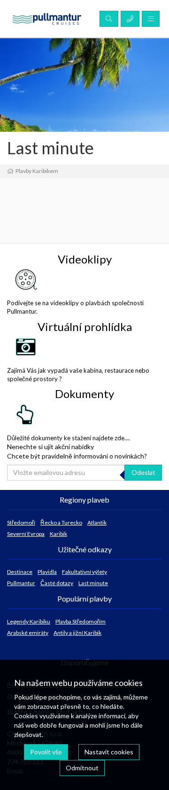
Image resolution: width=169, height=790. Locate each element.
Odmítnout (82, 768)
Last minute (93, 583)
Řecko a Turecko (61, 522)
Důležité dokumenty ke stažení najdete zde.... (68, 438)
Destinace (19, 571)
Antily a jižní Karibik (77, 632)
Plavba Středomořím (80, 621)
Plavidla (47, 571)
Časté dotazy (56, 583)
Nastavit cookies (108, 752)
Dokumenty (84, 393)
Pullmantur (21, 583)
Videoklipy (85, 259)
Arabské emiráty (27, 632)
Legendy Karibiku (28, 621)
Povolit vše (46, 752)
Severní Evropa (26, 533)
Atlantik (97, 522)
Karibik (58, 533)
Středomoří (21, 522)
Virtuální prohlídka (85, 326)
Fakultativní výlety (84, 571)
